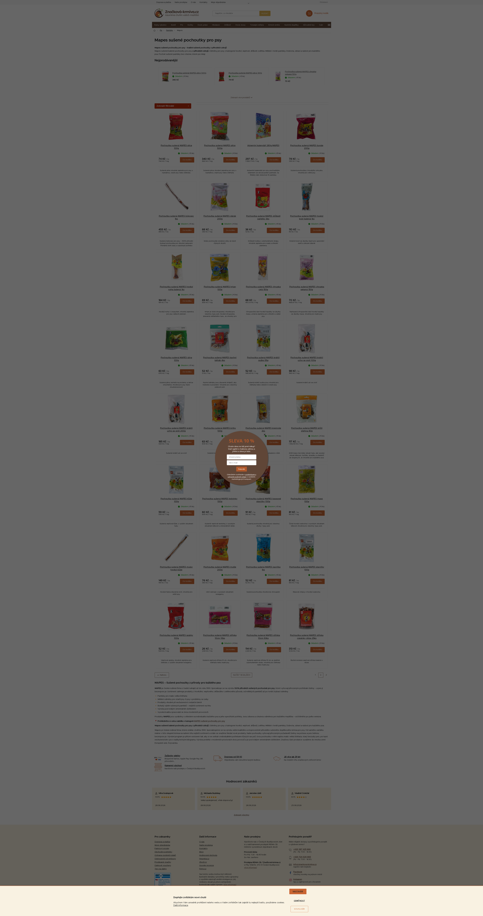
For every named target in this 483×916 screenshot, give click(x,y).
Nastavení (298, 891)
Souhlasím (299, 909)
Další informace (180, 905)
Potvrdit (241, 469)
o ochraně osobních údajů (242, 475)
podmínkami (250, 474)
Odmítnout (299, 901)
